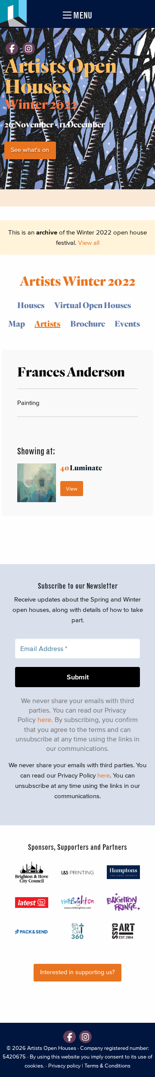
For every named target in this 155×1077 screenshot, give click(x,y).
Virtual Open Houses (92, 305)
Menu (81, 15)
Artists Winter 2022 (77, 280)
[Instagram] (28, 48)
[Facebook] (12, 48)
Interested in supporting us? (77, 972)
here (44, 719)
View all (88, 242)
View (72, 488)
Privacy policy (64, 1065)
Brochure (87, 323)
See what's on (30, 150)
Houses (30, 305)
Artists (47, 323)
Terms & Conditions (107, 1065)
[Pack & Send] (31, 931)
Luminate (81, 467)
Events (127, 323)
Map (16, 323)
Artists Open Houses (51, 1048)
